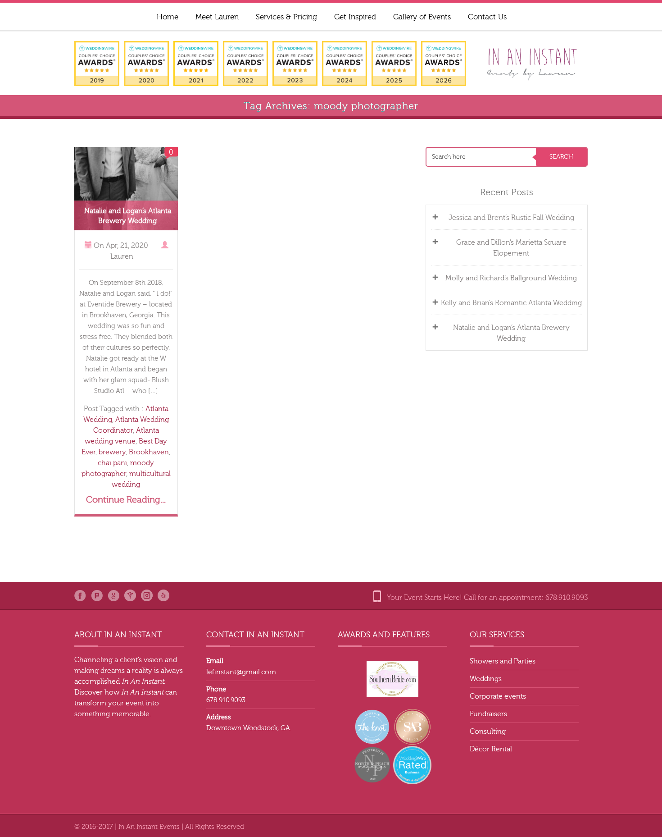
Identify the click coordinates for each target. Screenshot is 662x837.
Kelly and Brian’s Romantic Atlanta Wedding (511, 303)
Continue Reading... (126, 499)
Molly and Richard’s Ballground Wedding (511, 278)
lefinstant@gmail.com (241, 672)
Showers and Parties (502, 661)
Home (167, 17)
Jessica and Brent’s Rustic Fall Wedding (511, 218)
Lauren (121, 256)
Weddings (486, 679)
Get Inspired (355, 17)
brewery (112, 452)
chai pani (112, 463)
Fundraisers (488, 714)
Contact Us (487, 17)
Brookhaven (149, 452)
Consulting (488, 731)
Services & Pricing (286, 17)
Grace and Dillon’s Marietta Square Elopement (511, 247)
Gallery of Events (422, 17)
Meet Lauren (217, 17)
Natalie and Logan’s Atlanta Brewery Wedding (511, 333)
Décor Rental (491, 749)
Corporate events (498, 696)
